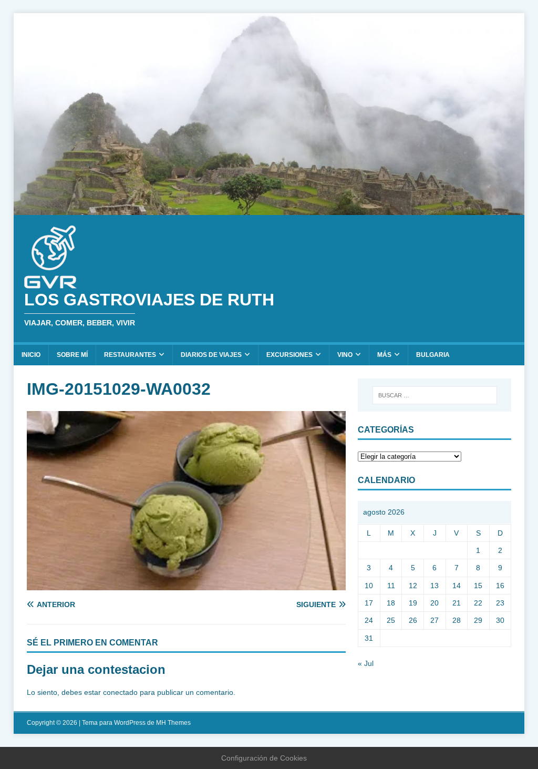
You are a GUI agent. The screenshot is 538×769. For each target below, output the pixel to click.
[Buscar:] (435, 395)
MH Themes (173, 722)
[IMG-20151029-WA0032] (186, 584)
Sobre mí (72, 354)
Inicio (31, 354)
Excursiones (289, 354)
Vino (345, 354)
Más (384, 354)
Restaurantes (130, 354)
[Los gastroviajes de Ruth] (269, 209)
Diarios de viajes (211, 354)
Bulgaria (433, 354)
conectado (120, 692)
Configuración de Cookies (264, 758)
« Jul (366, 663)
